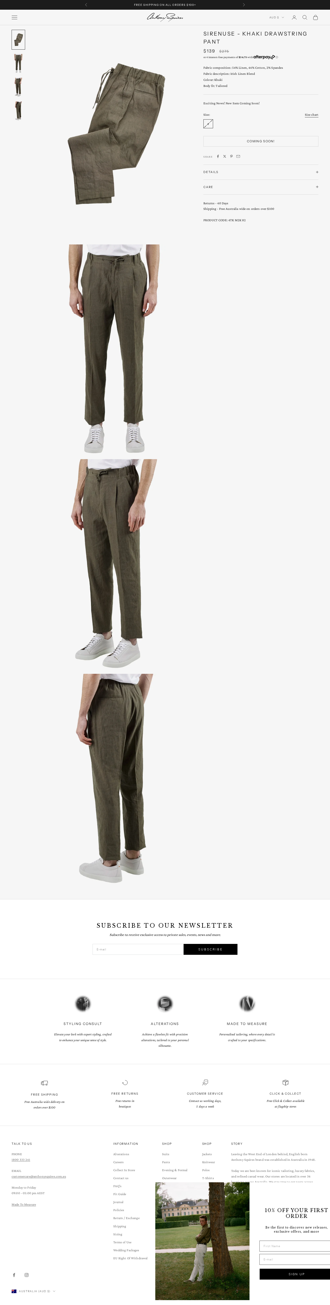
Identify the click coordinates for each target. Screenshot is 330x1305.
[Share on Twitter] (225, 156)
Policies (118, 1210)
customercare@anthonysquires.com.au (39, 1176)
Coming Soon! (261, 141)
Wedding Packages (126, 1250)
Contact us (120, 1178)
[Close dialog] (319, 1188)
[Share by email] (238, 156)
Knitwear (208, 1162)
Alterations (121, 1154)
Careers (118, 1162)
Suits (165, 1154)
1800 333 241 (21, 1159)
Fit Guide (119, 1194)
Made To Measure (24, 1204)
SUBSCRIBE (210, 949)
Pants (166, 1162)
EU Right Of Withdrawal (130, 1258)
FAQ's (117, 1186)
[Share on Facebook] (218, 156)
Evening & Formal (174, 1170)
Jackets (207, 1154)
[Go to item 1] (18, 40)
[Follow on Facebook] (14, 1275)
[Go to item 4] (18, 111)
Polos (206, 1170)
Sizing (117, 1234)
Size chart (311, 114)
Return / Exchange (126, 1218)
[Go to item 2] (18, 63)
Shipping (119, 1226)
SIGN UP (278, 1274)
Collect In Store (124, 1170)
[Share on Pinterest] (231, 156)
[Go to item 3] (18, 87)
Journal (118, 1202)
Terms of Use (122, 1242)
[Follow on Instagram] (26, 1275)
